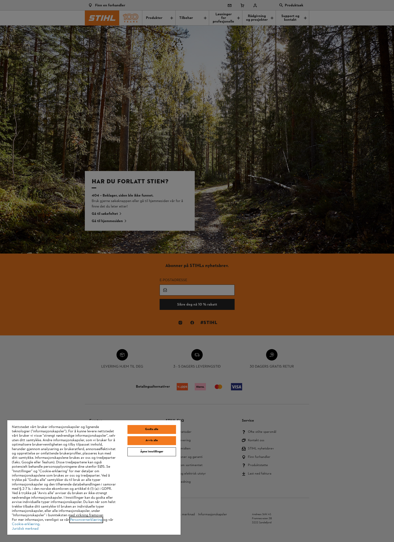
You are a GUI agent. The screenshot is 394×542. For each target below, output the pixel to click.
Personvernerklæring (86, 519)
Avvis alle (151, 440)
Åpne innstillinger (151, 452)
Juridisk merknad (25, 528)
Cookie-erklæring (25, 524)
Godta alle (151, 429)
